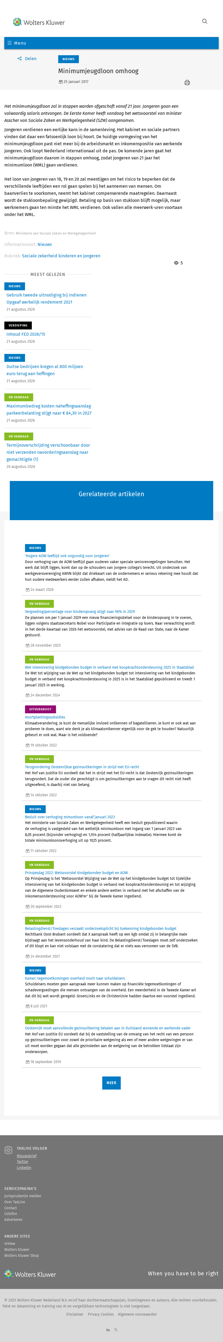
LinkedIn (24, 1168)
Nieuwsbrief (26, 1156)
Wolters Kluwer (16, 1250)
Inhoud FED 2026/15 (26, 334)
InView (9, 1244)
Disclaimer (74, 1314)
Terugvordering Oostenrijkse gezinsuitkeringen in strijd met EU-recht (82, 767)
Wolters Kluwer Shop (21, 1256)
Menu (20, 43)
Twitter (22, 1162)
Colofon (10, 1214)
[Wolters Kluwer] (39, 22)
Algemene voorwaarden (137, 1314)
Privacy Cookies (101, 1314)
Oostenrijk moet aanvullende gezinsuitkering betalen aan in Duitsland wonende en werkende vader (108, 1028)
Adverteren (13, 1220)
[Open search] (204, 22)
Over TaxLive (14, 1202)
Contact (10, 1208)
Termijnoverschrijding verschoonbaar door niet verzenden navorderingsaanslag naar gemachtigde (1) (48, 452)
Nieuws (45, 244)
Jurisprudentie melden (22, 1196)
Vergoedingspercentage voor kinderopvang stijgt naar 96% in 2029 (80, 612)
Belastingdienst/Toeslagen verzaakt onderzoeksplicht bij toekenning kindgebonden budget (100, 929)
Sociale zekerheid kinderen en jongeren (61, 255)
